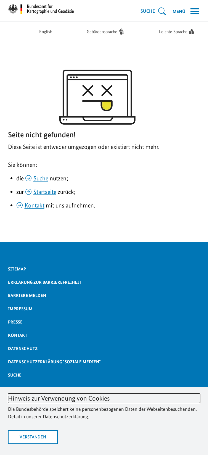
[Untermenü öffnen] (162, 11)
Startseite (44, 191)
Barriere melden (27, 295)
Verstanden (33, 437)
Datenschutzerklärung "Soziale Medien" (54, 361)
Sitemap (17, 269)
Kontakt (34, 205)
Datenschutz (23, 348)
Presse (15, 322)
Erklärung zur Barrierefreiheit (44, 282)
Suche (40, 178)
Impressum (20, 308)
